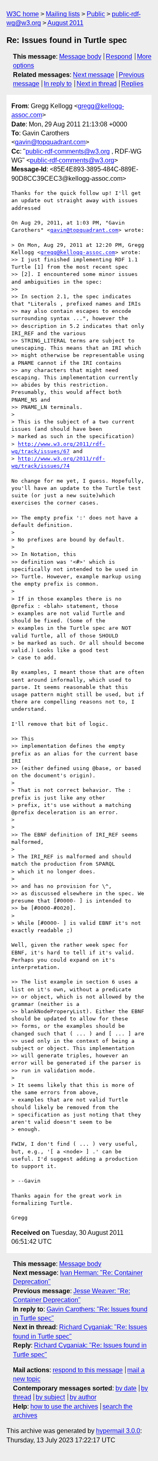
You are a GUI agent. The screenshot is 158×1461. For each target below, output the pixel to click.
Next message (93, 74)
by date (126, 1388)
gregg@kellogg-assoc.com (78, 252)
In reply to (58, 83)
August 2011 (65, 22)
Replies (132, 83)
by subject (50, 1397)
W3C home (22, 14)
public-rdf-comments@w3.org (68, 151)
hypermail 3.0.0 (118, 1430)
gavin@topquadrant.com (50, 142)
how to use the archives (64, 1406)
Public (96, 14)
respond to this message (88, 1370)
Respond (119, 56)
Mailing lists (63, 14)
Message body (80, 56)
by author (83, 1397)
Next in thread (97, 83)
